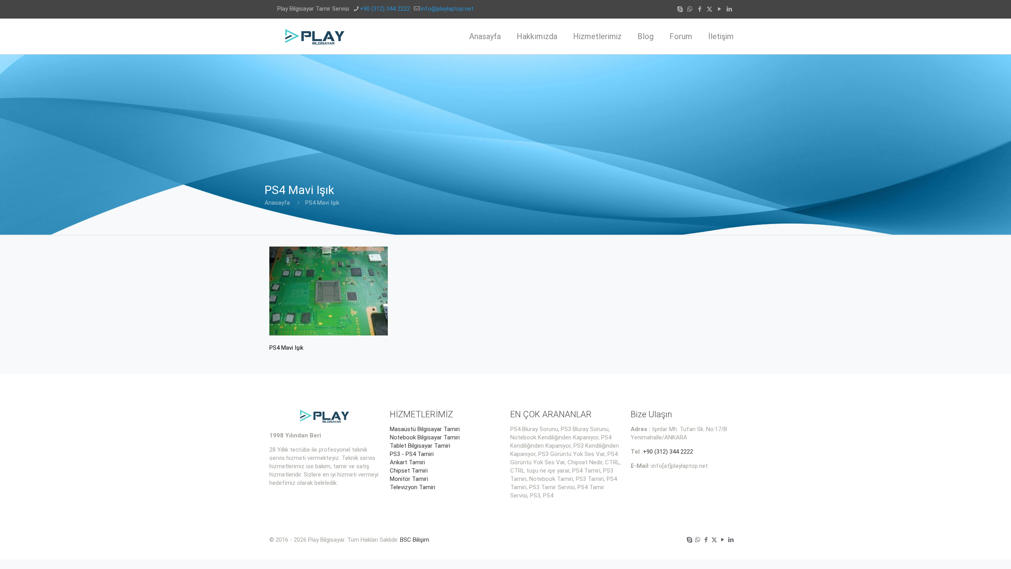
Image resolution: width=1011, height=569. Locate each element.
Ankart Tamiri (407, 462)
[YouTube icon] (719, 9)
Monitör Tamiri (409, 478)
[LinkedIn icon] (729, 9)
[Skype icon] (680, 9)
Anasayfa (277, 202)
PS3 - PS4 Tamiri (412, 454)
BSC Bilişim (414, 539)
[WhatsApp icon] (690, 9)
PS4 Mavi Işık (322, 202)
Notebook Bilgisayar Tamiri (425, 437)
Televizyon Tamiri (412, 487)
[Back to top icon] (973, 553)
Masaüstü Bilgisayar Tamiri (425, 429)
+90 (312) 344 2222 (385, 8)
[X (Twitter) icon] (709, 9)
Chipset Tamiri (409, 470)
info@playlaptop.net (447, 8)
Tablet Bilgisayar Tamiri (420, 445)
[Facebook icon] (700, 9)
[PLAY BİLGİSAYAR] (315, 36)
